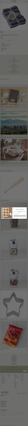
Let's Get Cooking (20, 215)
